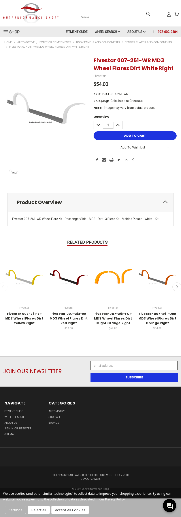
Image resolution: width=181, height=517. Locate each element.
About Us (135, 32)
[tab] (90, 202)
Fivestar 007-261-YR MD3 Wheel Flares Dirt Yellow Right (24, 318)
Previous (174, 503)
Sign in (9, 428)
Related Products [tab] (87, 242)
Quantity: (101, 117)
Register (25, 428)
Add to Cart (68, 276)
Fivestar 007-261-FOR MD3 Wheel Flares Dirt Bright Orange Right (113, 318)
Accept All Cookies (70, 510)
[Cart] (176, 14)
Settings (15, 510)
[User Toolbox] (169, 14)
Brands (54, 422)
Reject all (38, 510)
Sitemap (9, 434)
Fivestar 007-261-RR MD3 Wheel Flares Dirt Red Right (69, 318)
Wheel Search (106, 32)
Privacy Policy (114, 499)
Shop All (54, 417)
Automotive (57, 411)
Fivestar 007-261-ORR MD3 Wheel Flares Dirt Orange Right (157, 318)
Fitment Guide (77, 32)
